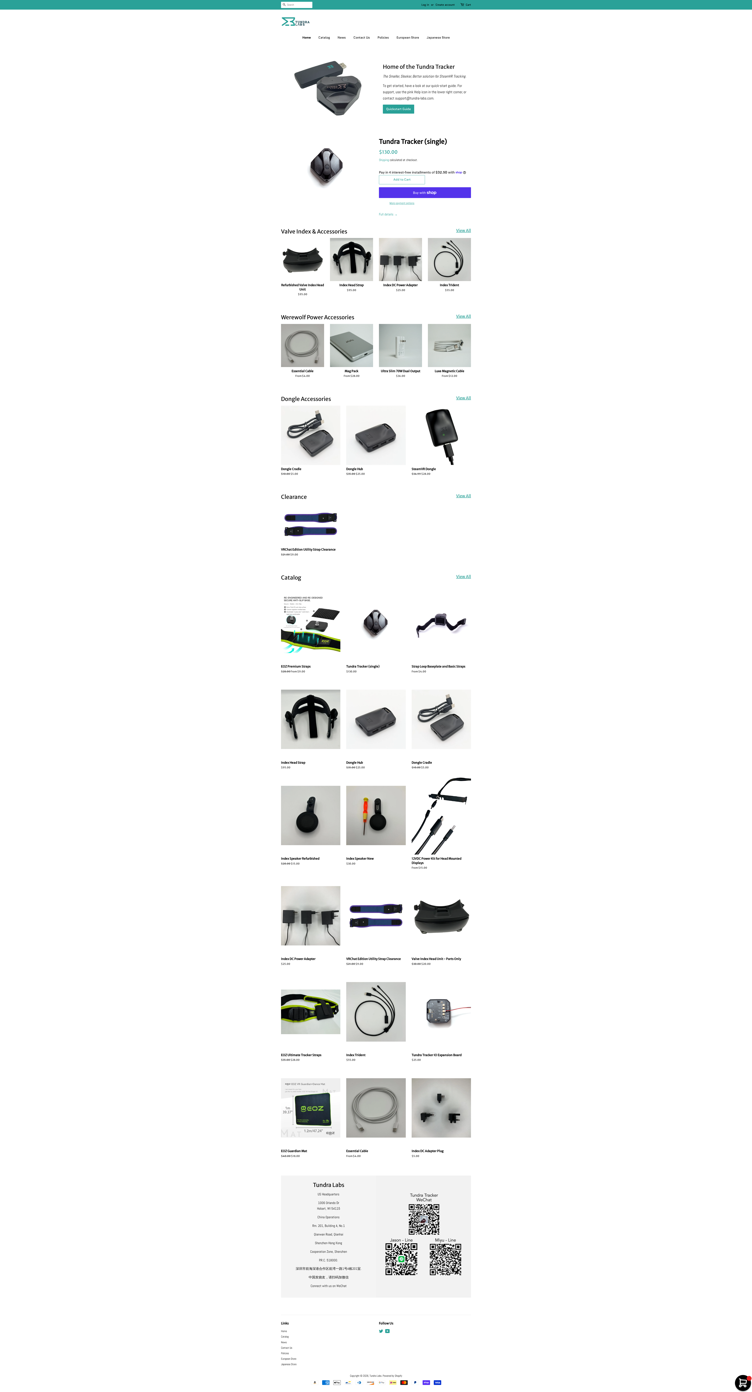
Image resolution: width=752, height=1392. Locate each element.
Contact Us (361, 37)
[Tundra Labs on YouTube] (387, 1332)
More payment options (402, 203)
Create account (445, 5)
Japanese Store (438, 37)
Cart (468, 5)
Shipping (384, 160)
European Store (408, 37)
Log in (425, 5)
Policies (383, 37)
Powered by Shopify (392, 1376)
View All (463, 230)
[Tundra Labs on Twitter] (381, 1332)
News (342, 37)
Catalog (324, 37)
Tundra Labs (375, 1376)
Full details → (388, 214)
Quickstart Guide (398, 109)
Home (306, 37)
